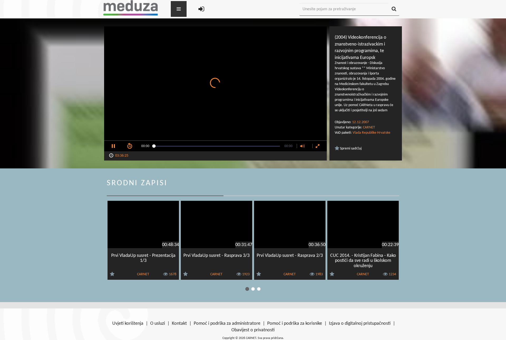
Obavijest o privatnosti (253, 330)
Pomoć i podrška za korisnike (294, 323)
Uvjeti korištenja (127, 323)
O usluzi (157, 323)
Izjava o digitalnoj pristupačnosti (360, 323)
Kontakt (179, 323)
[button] (113, 146)
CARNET (369, 127)
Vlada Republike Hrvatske (371, 133)
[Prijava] (201, 9)
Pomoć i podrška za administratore (227, 323)
